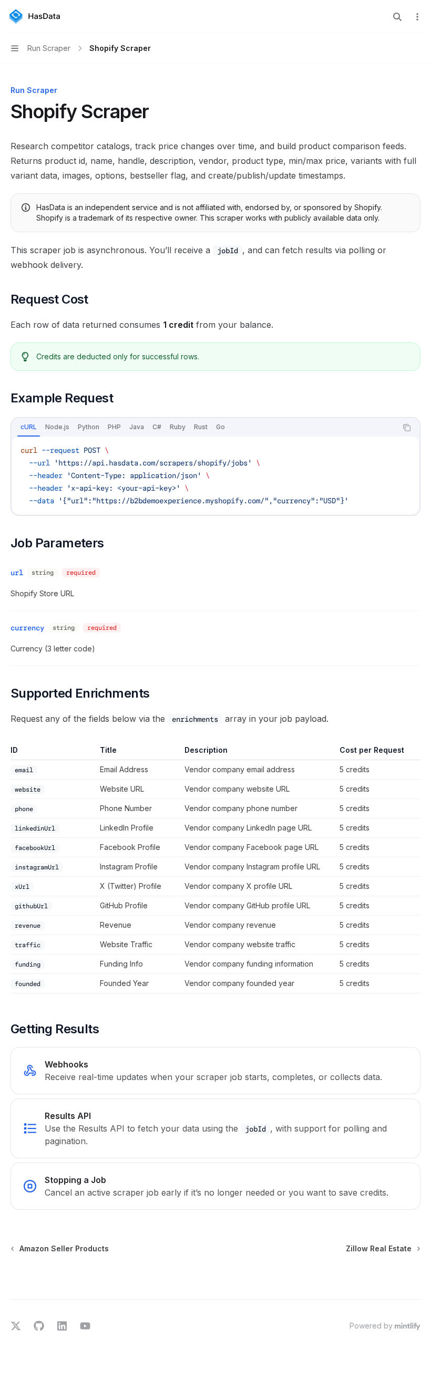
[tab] (28, 427)
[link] (215, 1070)
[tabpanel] (215, 475)
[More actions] (417, 16)
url (17, 572)
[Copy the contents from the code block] (407, 427)
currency (27, 628)
